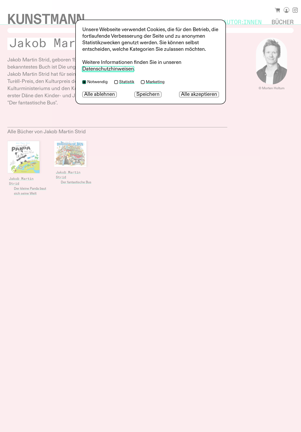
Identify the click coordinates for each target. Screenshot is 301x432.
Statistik (126, 82)
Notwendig (97, 82)
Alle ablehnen (99, 94)
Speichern (148, 94)
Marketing (155, 82)
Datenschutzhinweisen (108, 69)
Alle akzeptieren (199, 94)
